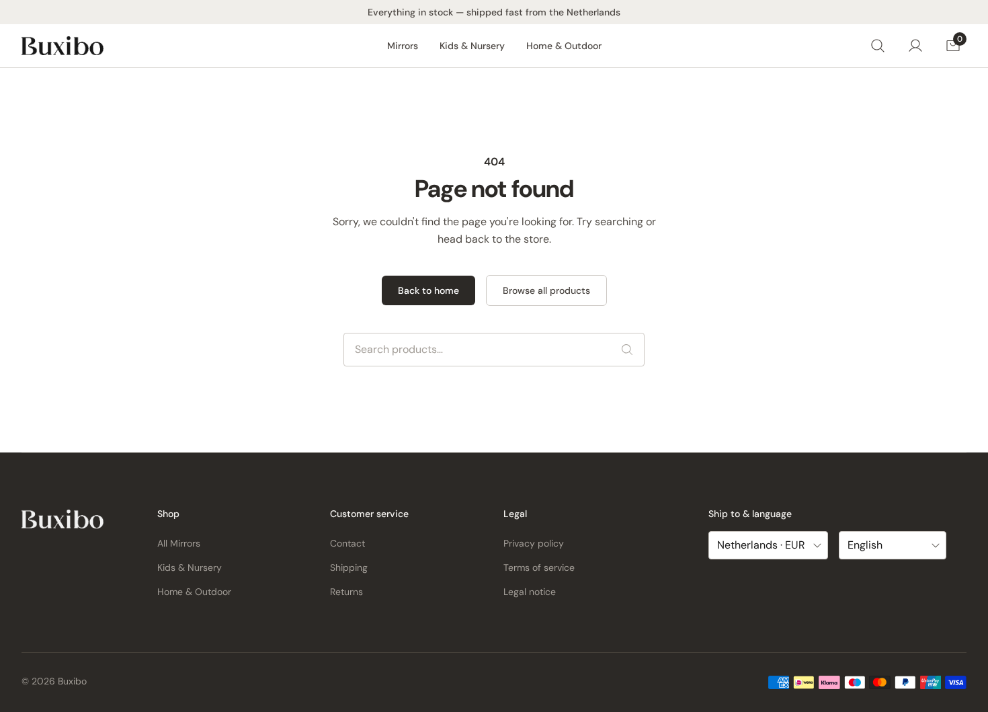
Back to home (428, 290)
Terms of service (539, 567)
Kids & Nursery (472, 46)
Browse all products (546, 290)
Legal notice (529, 592)
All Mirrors (178, 543)
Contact (347, 543)
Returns (346, 592)
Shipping (349, 567)
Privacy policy (533, 543)
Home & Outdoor (564, 46)
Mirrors (402, 46)
